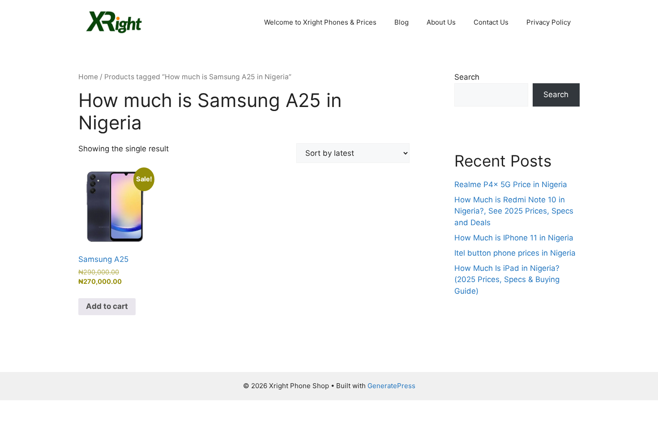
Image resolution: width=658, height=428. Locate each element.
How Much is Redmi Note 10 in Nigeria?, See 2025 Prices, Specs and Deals (513, 211)
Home (88, 77)
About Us (441, 22)
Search (466, 77)
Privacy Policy (548, 22)
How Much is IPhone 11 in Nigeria (513, 237)
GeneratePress (391, 385)
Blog (401, 22)
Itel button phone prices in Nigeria (515, 252)
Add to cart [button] (107, 306)
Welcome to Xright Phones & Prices (320, 22)
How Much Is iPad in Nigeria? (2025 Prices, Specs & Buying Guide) (507, 279)
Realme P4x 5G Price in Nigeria (510, 184)
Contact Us (491, 22)
